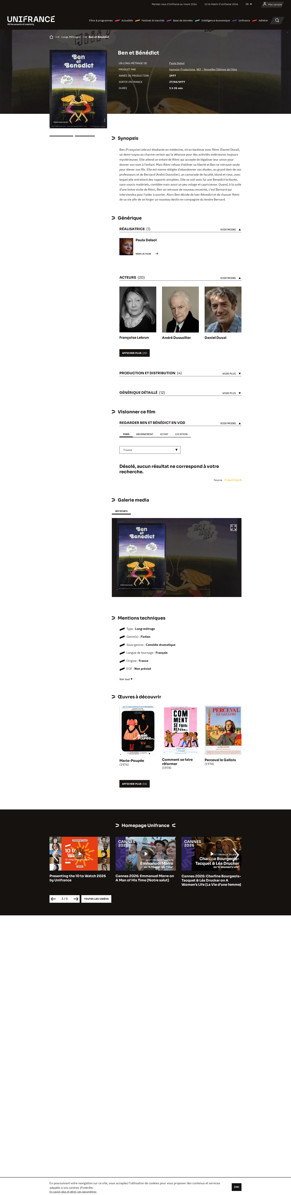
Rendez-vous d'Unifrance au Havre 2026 (174, 4)
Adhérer (263, 20)
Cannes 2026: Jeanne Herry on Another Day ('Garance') (208, 878)
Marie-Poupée (131, 761)
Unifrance (244, 20)
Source (218, 480)
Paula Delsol (176, 63)
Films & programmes (101, 20)
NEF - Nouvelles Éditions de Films (217, 69)
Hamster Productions (182, 69)
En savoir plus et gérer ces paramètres (73, 1191)
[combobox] (149, 450)
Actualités (127, 20)
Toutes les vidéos (96, 898)
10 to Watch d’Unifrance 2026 (221, 4)
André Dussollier (176, 338)
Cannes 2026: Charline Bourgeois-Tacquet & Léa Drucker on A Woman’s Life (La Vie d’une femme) (145, 880)
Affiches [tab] (121, 511)
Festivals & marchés (153, 20)
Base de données (183, 20)
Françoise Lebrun (134, 338)
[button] (233, 528)
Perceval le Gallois (220, 760)
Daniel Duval (215, 338)
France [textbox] (128, 450)
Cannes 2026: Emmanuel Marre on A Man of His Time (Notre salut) (79, 878)
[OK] (236, 1186)
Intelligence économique (215, 20)
